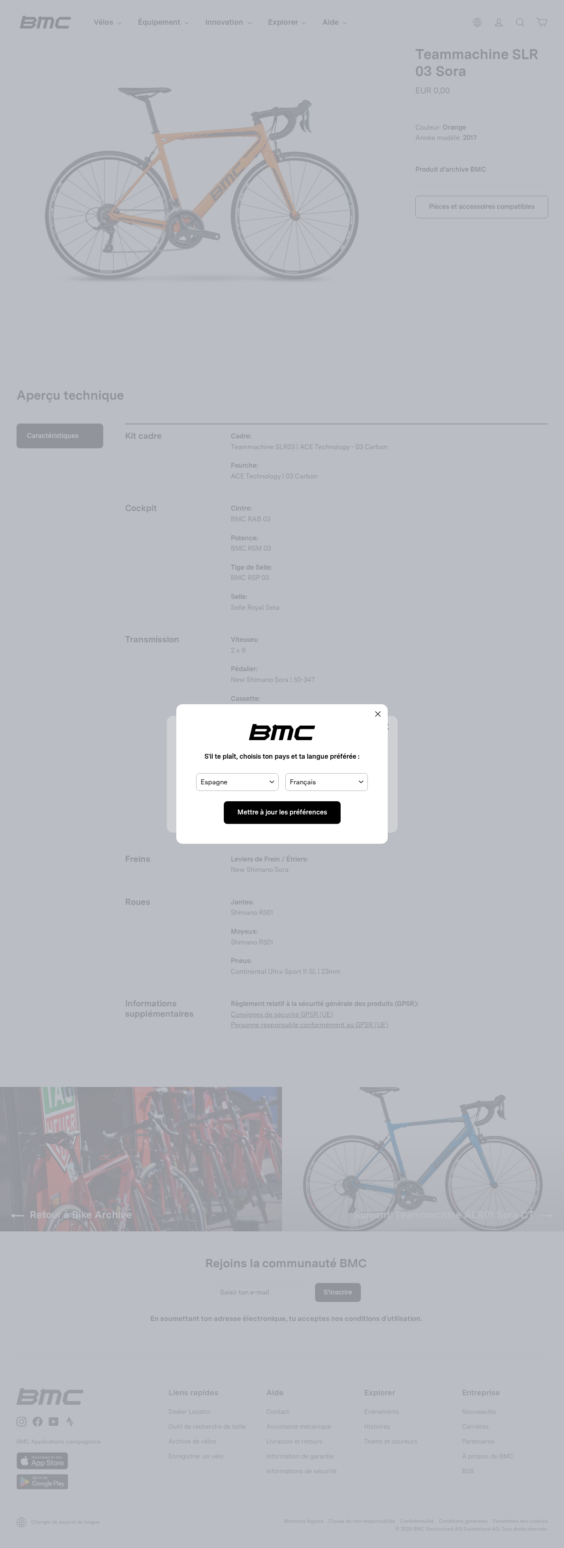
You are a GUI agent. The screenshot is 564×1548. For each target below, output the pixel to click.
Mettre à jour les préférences (282, 812)
